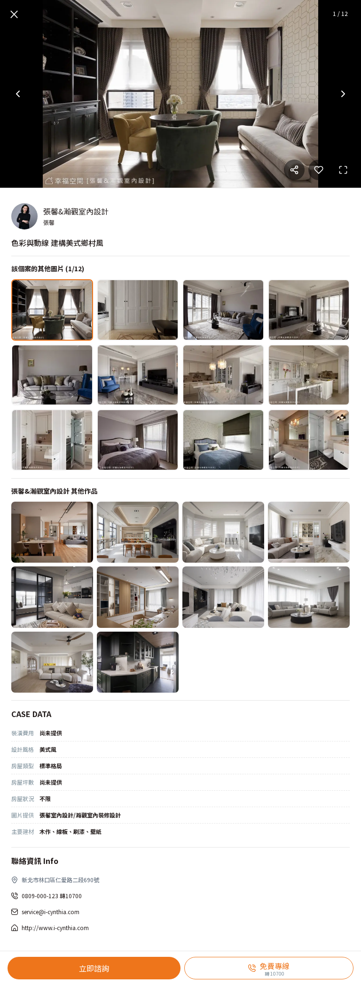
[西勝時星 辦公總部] (138, 532)
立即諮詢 (94, 968)
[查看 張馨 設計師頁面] (24, 216)
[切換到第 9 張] (52, 440)
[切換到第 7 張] (223, 375)
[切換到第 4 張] (309, 310)
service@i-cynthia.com (50, 912)
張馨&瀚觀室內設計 (76, 211)
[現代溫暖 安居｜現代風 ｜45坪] (52, 532)
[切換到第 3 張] (223, 310)
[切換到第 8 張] (309, 375)
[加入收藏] (318, 170)
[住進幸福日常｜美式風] (52, 597)
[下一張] (343, 94)
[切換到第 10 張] (138, 440)
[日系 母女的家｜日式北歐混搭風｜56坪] (138, 597)
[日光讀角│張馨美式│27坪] (223, 532)
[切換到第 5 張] (52, 375)
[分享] (294, 170)
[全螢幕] (343, 170)
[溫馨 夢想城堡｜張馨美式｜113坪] (309, 532)
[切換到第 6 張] (138, 375)
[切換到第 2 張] (138, 310)
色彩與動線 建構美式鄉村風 (57, 242)
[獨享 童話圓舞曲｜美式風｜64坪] (52, 662)
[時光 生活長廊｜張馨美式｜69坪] (223, 597)
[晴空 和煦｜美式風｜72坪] (309, 597)
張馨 (49, 222)
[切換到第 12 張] (309, 440)
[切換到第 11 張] (223, 440)
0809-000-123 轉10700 (52, 896)
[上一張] (18, 94)
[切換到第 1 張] (52, 310)
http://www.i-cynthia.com (55, 928)
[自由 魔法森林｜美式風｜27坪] (138, 662)
